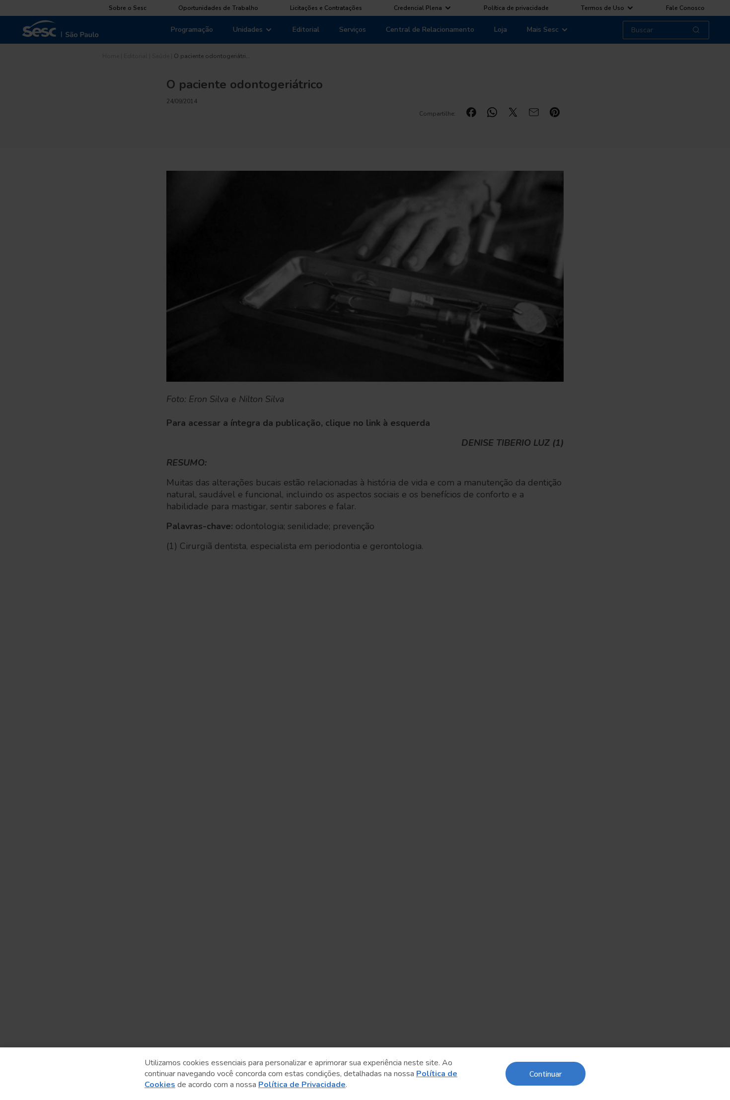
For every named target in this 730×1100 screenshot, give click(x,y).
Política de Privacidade (302, 1084)
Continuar (545, 1073)
